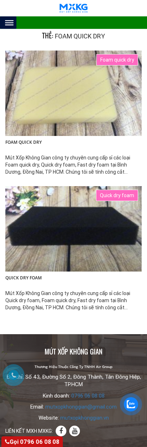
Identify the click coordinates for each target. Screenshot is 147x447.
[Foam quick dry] (73, 93)
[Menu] (9, 22)
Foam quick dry (23, 142)
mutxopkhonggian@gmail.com (81, 407)
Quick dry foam (23, 278)
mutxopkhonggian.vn (84, 418)
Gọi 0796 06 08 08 (34, 441)
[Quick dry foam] (73, 228)
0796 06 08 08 (88, 396)
